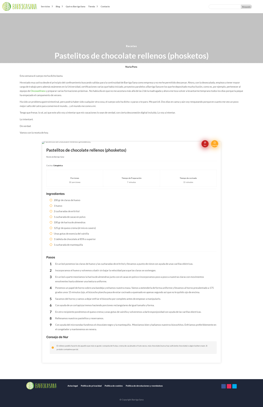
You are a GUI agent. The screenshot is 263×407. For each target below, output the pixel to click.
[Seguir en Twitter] (234, 386)
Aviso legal (73, 385)
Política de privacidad (91, 385)
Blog (58, 6)
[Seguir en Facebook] (223, 386)
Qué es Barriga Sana (75, 6)
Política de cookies (114, 385)
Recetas (131, 46)
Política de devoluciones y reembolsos (144, 385)
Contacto (105, 6)
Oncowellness (38, 90)
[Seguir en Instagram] (229, 386)
